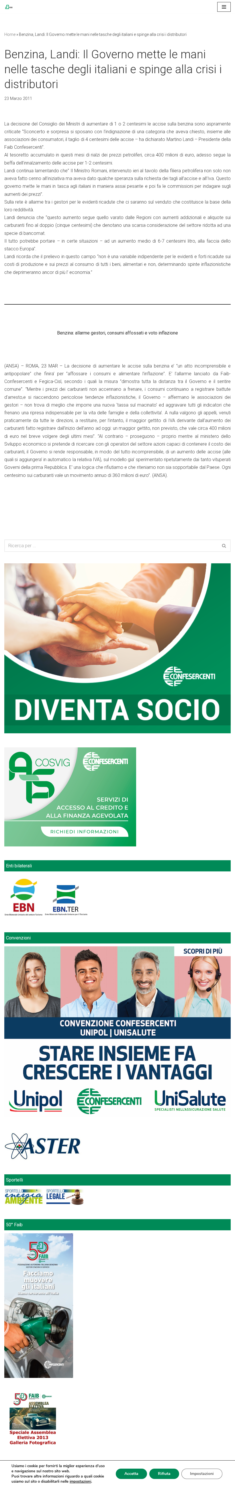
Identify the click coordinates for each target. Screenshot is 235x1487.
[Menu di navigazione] (224, 7)
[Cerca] (224, 546)
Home (9, 34)
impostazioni (80, 1481)
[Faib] (8, 6)
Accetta (131, 1473)
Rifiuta (164, 1473)
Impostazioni (202, 1473)
